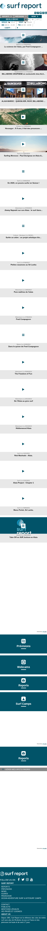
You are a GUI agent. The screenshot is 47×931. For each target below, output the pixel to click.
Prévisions (6, 889)
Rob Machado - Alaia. (23, 455)
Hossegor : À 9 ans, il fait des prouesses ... (23, 128)
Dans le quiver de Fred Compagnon (23, 346)
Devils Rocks (12, 19)
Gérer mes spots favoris (17, 769)
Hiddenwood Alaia (23, 428)
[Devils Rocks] (17, 28)
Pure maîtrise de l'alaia (23, 292)
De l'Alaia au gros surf (23, 401)
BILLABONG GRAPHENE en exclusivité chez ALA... (23, 74)
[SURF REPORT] (14, 875)
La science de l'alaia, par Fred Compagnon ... (23, 47)
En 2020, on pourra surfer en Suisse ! (23, 183)
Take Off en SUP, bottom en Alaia (23, 537)
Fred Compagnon (23, 319)
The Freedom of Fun (23, 374)
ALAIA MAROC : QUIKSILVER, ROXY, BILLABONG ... (23, 101)
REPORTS (5, 887)
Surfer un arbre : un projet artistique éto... (23, 237)
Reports (23, 685)
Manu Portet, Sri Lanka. (23, 510)
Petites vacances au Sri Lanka (23, 265)
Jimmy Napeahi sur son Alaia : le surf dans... (23, 210)
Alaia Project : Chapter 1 (23, 483)
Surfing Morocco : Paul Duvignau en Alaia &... (23, 156)
